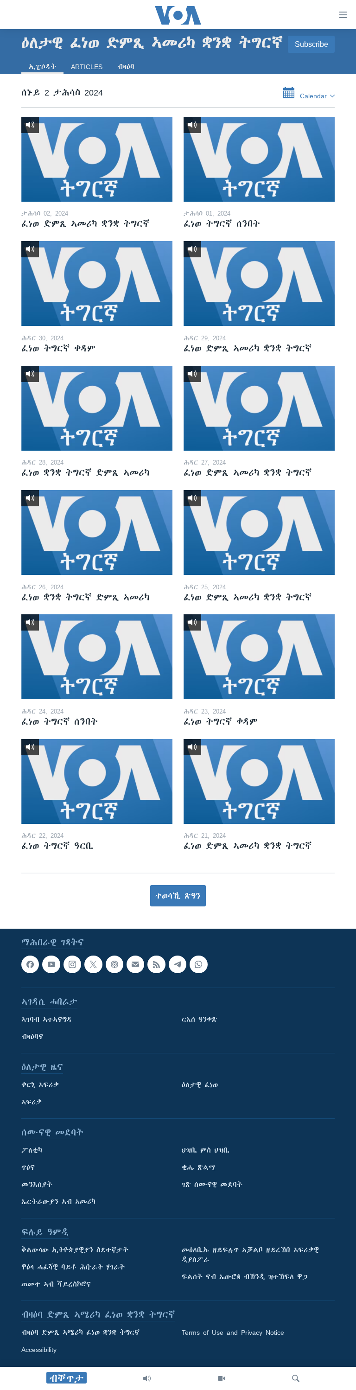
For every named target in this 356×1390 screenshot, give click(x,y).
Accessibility (39, 1350)
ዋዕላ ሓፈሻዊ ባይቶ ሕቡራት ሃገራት (73, 1267)
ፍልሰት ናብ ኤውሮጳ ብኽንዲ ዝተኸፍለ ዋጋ (244, 1277)
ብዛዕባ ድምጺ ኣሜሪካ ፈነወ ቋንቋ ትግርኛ (80, 1333)
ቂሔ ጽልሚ (199, 1168)
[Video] (221, 1378)
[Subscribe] (135, 964)
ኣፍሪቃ (31, 1102)
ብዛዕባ (125, 67)
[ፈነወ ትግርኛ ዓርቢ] (96, 781)
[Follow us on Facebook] (30, 964)
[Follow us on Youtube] (51, 964)
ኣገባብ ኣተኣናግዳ (46, 1020)
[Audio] (147, 1378)
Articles (86, 67)
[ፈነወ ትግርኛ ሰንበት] (259, 159)
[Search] (296, 1378)
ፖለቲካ (31, 1151)
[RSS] (156, 964)
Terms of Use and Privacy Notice (233, 1333)
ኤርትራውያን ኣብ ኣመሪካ (58, 1202)
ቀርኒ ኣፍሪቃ (40, 1085)
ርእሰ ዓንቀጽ (199, 1020)
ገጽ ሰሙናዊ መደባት (212, 1185)
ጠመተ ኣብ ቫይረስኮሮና (56, 1285)
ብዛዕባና (32, 1037)
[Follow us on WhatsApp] (198, 964)
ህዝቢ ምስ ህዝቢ (205, 1151)
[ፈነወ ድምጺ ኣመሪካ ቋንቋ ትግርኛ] (96, 159)
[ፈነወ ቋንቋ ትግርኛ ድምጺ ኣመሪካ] (96, 408)
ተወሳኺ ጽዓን (178, 895)
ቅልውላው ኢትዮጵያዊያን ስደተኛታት (74, 1250)
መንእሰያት (36, 1185)
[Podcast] (114, 964)
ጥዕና (28, 1168)
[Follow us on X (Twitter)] (93, 964)
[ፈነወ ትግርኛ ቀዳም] (96, 283)
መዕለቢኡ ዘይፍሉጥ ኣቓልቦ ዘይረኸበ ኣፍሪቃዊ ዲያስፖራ (250, 1255)
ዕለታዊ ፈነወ (200, 1085)
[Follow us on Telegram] (177, 964)
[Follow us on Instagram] (72, 964)
